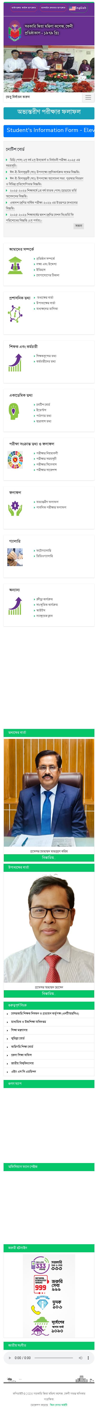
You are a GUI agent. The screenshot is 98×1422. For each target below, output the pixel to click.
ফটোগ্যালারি (43, 551)
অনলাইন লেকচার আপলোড (53, 8)
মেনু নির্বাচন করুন (18, 97)
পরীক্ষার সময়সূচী (46, 459)
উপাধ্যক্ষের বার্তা (45, 303)
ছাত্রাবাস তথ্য (43, 421)
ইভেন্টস (41, 410)
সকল (78, 226)
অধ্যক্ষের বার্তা (44, 298)
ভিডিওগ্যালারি (44, 556)
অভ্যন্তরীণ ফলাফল (47, 502)
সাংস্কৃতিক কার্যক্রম (47, 605)
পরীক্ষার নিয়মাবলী (47, 453)
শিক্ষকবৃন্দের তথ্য (46, 356)
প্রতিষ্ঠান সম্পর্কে (45, 259)
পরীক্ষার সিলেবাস (46, 465)
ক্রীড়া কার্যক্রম (44, 599)
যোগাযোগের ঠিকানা (47, 275)
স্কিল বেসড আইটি (58, 1405)
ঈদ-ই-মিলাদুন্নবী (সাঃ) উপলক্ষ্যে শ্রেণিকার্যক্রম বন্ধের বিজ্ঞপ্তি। (44, 172)
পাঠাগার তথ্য (43, 416)
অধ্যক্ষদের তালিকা (47, 309)
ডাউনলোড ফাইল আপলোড (24, 8)
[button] (78, 8)
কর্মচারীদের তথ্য (46, 362)
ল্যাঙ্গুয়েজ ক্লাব (44, 616)
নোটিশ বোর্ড (43, 405)
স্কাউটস (40, 611)
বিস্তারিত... (49, 858)
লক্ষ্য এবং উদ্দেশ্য (46, 264)
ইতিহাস (40, 270)
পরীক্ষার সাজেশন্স (46, 470)
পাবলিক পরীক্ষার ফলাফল (51, 508)
